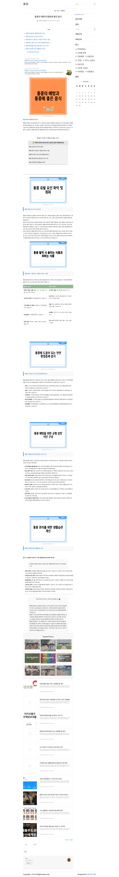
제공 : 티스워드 (69, 840)
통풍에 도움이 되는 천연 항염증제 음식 (38, 43)
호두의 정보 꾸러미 (29, 860)
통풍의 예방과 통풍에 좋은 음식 (48, 17)
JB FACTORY (91, 874)
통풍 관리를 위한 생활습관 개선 (35, 49)
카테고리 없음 (43, 21)
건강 (79, 60)
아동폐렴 (80, 57)
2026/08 (85, 82)
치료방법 (80, 72)
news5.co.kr (79, 14)
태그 (58, 11)
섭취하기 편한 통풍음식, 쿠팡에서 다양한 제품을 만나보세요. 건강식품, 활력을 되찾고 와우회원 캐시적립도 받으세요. (44, 73)
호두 (26, 858)
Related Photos (33, 52)
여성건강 (80, 64)
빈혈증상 (90, 72)
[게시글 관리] (30, 845)
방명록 (63, 11)
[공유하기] (28, 845)
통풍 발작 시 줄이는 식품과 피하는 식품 (38, 40)
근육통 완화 (81, 53)
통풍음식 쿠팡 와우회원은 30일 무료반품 (35, 70)
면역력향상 (81, 49)
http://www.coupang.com (30, 58)
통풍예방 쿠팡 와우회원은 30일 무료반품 (35, 60)
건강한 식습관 (82, 68)
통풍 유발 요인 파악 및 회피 (34, 36)
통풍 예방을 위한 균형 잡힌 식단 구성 (37, 46)
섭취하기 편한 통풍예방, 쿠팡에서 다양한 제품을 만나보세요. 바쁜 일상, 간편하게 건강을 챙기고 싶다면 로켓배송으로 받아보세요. (48, 63)
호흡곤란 (90, 57)
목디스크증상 (90, 61)
